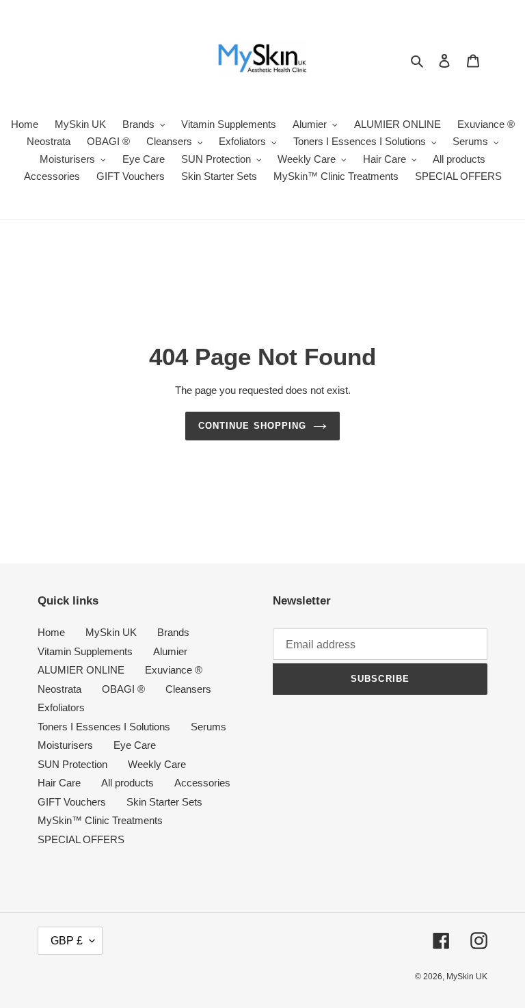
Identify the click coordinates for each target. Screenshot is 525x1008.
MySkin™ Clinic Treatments (100, 820)
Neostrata (59, 689)
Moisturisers (65, 745)
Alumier (170, 651)
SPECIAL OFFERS (81, 839)
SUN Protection (72, 764)
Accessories (202, 782)
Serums (208, 726)
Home (51, 632)
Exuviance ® (173, 670)
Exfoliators (61, 707)
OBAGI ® (123, 689)
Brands (173, 632)
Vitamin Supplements (85, 651)
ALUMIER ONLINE (81, 670)
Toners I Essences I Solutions (104, 726)
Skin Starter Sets (164, 802)
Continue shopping (252, 426)
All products (127, 782)
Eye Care (134, 745)
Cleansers (188, 689)
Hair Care (59, 782)
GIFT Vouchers (72, 802)
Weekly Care (157, 764)
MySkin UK (111, 632)
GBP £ (67, 940)
